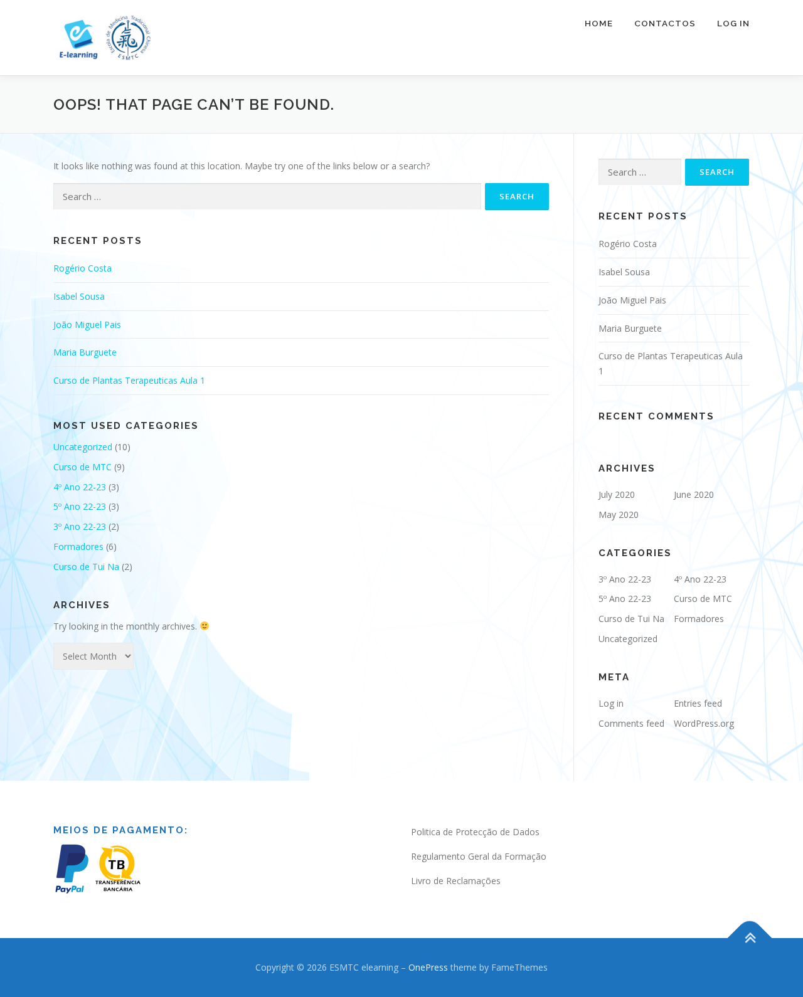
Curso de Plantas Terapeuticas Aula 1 (129, 380)
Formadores (78, 546)
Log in (611, 703)
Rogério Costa (82, 268)
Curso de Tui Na (86, 566)
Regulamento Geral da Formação (478, 856)
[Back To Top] (750, 937)
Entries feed (698, 703)
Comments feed (631, 723)
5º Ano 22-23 (79, 506)
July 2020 (616, 494)
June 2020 (694, 494)
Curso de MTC (82, 467)
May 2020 (618, 514)
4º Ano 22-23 (79, 487)
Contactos (665, 23)
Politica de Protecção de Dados (475, 832)
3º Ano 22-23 (79, 526)
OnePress (428, 967)
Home (599, 23)
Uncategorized (82, 447)
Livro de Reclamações (456, 881)
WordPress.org (704, 723)
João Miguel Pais (87, 324)
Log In (733, 23)
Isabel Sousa (79, 296)
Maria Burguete (85, 352)
